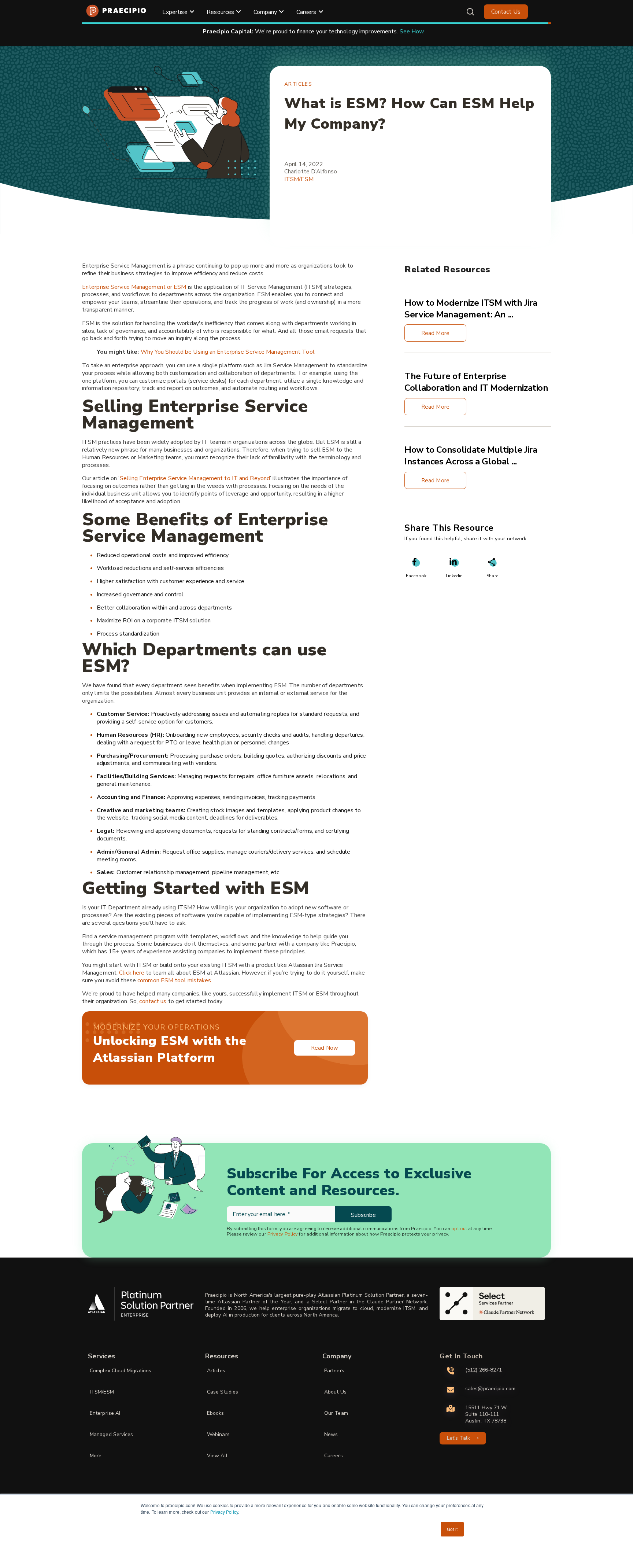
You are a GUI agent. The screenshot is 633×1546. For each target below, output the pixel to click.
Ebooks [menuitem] (215, 1413)
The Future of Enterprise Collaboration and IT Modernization (476, 382)
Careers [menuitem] (306, 12)
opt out (459, 1228)
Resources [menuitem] (220, 12)
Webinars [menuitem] (218, 1434)
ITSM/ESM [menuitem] (102, 1391)
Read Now (324, 1048)
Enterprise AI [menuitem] (105, 1413)
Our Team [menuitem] (336, 1413)
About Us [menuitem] (335, 1391)
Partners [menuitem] (334, 1370)
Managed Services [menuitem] (111, 1434)
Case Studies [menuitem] (222, 1391)
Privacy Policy (224, 1512)
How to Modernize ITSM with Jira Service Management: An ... (470, 308)
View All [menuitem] (217, 1455)
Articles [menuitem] (216, 1370)
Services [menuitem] (101, 1356)
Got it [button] (452, 1529)
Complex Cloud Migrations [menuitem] (120, 1370)
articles (298, 84)
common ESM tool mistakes (174, 980)
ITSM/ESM (299, 179)
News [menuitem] (331, 1434)
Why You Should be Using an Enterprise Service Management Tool (228, 352)
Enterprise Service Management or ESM (134, 287)
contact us (152, 1001)
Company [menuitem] (265, 12)
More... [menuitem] (97, 1455)
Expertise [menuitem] (175, 12)
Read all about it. (407, 31)
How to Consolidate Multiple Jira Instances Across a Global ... (470, 456)
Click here (131, 973)
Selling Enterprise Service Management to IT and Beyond (195, 478)
